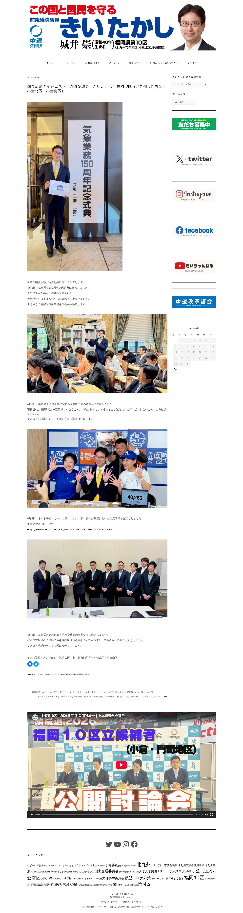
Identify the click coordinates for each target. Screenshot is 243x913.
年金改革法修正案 (60, 674)
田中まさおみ (176, 878)
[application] (121, 765)
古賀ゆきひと (88, 871)
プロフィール (68, 63)
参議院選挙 (76, 871)
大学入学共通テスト (152, 871)
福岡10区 (194, 877)
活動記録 (134, 63)
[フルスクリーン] (211, 814)
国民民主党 (134, 871)
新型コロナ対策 (138, 878)
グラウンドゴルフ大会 (85, 865)
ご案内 (191, 63)
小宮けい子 (46, 878)
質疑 (115, 884)
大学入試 (172, 871)
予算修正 (101, 865)
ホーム (50, 63)
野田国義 (134, 885)
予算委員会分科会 (129, 865)
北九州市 (146, 864)
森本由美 (164, 878)
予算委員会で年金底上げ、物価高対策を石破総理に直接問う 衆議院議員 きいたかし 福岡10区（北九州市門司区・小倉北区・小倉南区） (100, 696)
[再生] (31, 814)
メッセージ (114, 63)
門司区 (144, 883)
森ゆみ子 (155, 878)
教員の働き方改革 (81, 878)
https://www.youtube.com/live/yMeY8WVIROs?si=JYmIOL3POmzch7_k (69, 529)
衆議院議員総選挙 (86, 884)
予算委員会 (113, 865)
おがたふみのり (50, 865)
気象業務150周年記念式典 (79, 674)
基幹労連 (49, 674)
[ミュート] (206, 814)
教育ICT (92, 878)
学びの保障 (185, 871)
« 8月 (174, 368)
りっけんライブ (38, 674)
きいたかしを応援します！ (163, 63)
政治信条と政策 (92, 63)
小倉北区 (200, 870)
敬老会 (99, 878)
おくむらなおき (65, 865)
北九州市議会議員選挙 (191, 865)
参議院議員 (67, 871)
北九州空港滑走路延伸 (40, 871)
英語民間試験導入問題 (64, 884)
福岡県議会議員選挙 (40, 884)
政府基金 (68, 878)
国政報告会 (124, 871)
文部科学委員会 (113, 878)
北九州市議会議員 (166, 865)
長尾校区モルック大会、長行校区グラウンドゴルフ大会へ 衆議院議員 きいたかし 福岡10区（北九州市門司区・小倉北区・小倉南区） (93, 692)
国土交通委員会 (106, 871)
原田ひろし (56, 871)
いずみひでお (34, 865)
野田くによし (124, 884)
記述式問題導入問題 (103, 884)
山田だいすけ (58, 878)
